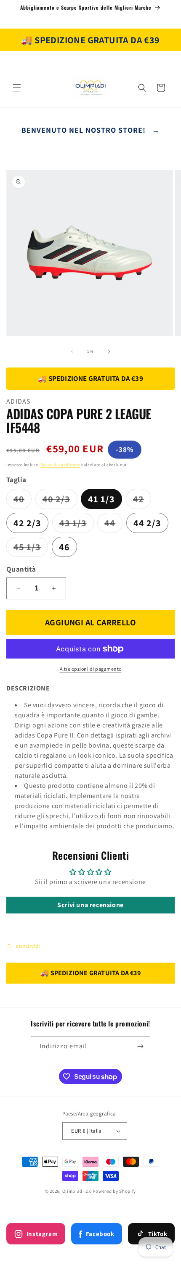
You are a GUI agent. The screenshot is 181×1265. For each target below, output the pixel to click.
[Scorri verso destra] (109, 351)
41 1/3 (101, 499)
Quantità (21, 569)
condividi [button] (28, 946)
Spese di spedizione (60, 464)
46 (64, 547)
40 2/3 (60, 501)
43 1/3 (76, 525)
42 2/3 (27, 523)
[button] (17, 88)
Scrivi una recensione (90, 904)
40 (22, 501)
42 (142, 501)
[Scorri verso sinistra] (72, 351)
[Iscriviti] (140, 1046)
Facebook (96, 1234)
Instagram (42, 1234)
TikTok (158, 1234)
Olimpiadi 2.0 (77, 1191)
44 (113, 525)
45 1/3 (30, 549)
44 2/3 (147, 523)
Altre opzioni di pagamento (91, 669)
